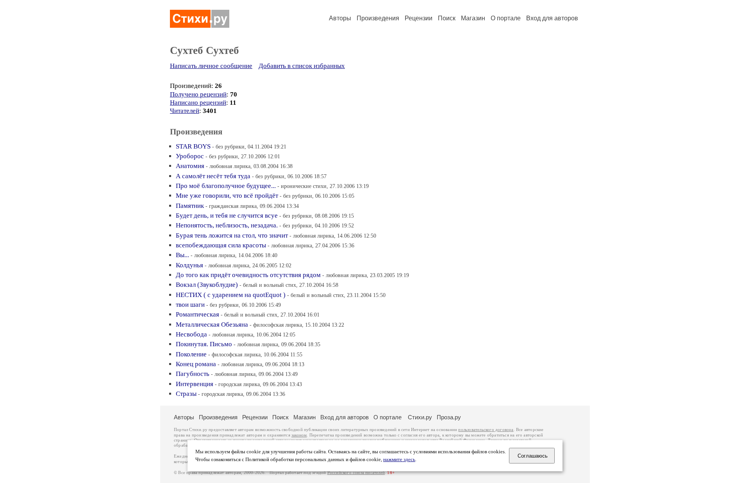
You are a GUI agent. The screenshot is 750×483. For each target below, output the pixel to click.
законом (299, 435)
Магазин (473, 18)
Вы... (182, 255)
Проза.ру (449, 417)
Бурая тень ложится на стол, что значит (232, 235)
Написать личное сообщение (211, 66)
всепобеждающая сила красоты (221, 245)
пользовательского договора (485, 430)
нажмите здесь (399, 459)
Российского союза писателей (356, 472)
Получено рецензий (198, 94)
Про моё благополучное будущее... (226, 186)
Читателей (184, 110)
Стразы (186, 393)
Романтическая (198, 314)
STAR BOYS (193, 146)
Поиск (446, 18)
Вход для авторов (552, 18)
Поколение (191, 354)
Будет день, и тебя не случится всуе (227, 215)
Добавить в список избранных (302, 66)
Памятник (190, 205)
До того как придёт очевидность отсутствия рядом (248, 275)
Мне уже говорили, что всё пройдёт (227, 195)
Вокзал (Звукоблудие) (207, 284)
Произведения (378, 18)
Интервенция (194, 384)
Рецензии (418, 18)
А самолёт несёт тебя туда (213, 176)
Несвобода (191, 334)
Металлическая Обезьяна (212, 324)
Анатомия (190, 166)
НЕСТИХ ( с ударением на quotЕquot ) (231, 295)
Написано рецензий (198, 102)
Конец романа (196, 364)
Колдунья (189, 265)
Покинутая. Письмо (204, 344)
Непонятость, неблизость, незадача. (227, 225)
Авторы (340, 18)
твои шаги (190, 304)
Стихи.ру (420, 417)
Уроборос (190, 156)
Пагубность (192, 373)
